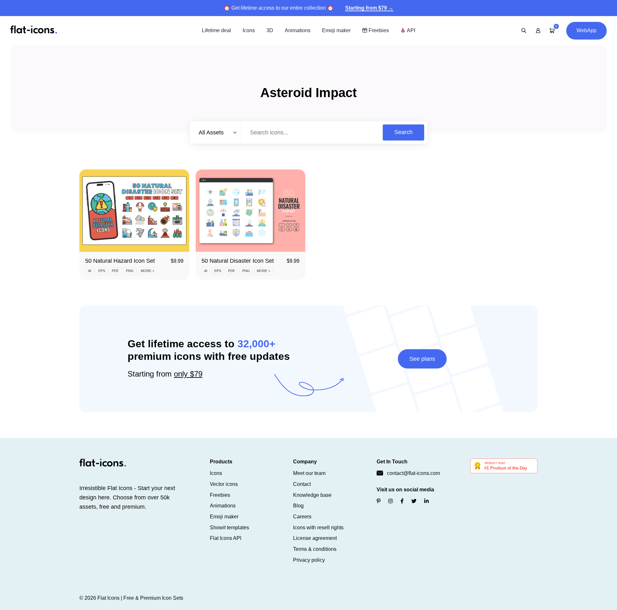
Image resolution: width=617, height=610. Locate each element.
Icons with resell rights (318, 527)
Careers (302, 516)
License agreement (315, 538)
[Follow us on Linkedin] (426, 501)
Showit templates (229, 527)
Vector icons (224, 484)
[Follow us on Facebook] (402, 501)
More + (147, 271)
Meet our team (309, 473)
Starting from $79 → (369, 8)
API (410, 30)
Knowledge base (312, 495)
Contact (302, 484)
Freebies (378, 30)
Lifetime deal (216, 30)
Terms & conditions (314, 549)
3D (269, 30)
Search (403, 132)
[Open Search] (523, 30)
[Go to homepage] (33, 30)
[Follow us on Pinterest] (378, 501)
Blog (298, 505)
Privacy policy (309, 560)
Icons (249, 30)
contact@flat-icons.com (413, 473)
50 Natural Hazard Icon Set (120, 261)
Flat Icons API (225, 538)
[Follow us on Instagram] (390, 501)
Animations (297, 30)
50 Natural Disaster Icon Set (237, 261)
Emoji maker (336, 30)
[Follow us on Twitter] (413, 501)
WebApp (586, 30)
